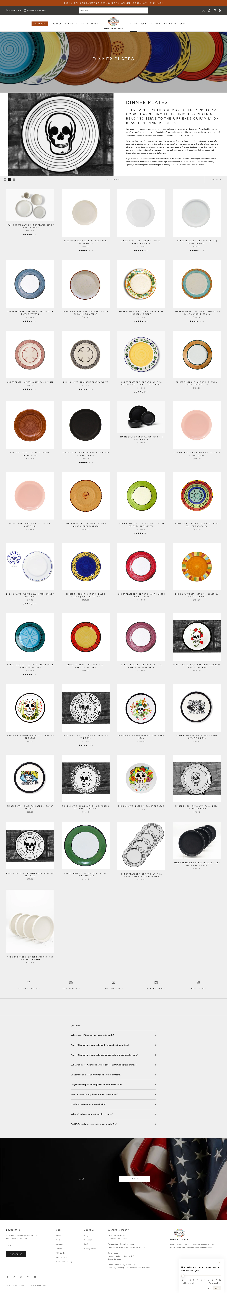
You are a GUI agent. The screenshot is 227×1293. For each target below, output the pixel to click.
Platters (156, 24)
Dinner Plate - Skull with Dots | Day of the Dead (85, 736)
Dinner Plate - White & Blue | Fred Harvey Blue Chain (30, 595)
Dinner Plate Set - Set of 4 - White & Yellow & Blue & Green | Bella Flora (141, 383)
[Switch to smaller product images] (9, 179)
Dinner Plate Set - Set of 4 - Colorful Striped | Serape (196, 595)
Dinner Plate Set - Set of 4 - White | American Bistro (197, 242)
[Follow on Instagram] (21, 1276)
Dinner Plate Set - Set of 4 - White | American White (141, 242)
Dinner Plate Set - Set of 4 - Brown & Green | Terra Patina (197, 383)
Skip (209, 1288)
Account (59, 1244)
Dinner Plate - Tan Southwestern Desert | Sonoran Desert (141, 312)
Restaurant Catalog (64, 1261)
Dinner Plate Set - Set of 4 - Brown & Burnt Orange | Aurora (86, 524)
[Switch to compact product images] (14, 179)
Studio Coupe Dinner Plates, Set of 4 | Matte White (85, 242)
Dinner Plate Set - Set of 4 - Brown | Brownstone (30, 454)
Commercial (40, 24)
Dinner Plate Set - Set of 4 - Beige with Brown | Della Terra (85, 312)
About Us (56, 24)
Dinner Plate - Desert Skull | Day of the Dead (141, 736)
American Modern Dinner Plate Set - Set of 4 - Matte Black (197, 864)
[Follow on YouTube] (35, 1276)
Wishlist (59, 1248)
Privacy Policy (90, 1248)
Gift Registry (61, 1257)
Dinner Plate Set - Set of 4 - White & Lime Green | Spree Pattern (141, 524)
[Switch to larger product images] (5, 179)
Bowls (144, 24)
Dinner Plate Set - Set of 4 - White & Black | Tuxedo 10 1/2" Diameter (141, 875)
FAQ (86, 1244)
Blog (86, 1235)
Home (58, 1235)
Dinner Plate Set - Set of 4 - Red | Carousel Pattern (86, 666)
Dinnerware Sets (74, 24)
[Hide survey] (219, 1262)
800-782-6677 (123, 1238)
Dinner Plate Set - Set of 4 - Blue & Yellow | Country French (86, 595)
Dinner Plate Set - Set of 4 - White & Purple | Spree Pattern (141, 666)
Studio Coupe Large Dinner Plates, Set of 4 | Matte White (30, 226)
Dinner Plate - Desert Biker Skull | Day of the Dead (30, 736)
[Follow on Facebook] (7, 1276)
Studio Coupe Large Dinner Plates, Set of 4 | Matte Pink (196, 454)
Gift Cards (60, 1253)
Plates (133, 24)
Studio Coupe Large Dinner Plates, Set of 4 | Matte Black (85, 454)
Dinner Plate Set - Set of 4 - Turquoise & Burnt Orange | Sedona (197, 312)
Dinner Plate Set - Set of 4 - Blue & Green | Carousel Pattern (30, 666)
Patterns (92, 24)
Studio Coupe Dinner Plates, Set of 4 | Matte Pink (30, 524)
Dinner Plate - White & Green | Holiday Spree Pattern (86, 874)
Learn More (155, 3)
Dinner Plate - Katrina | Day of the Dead (141, 806)
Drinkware (170, 24)
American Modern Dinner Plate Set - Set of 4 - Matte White (30, 958)
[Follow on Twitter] (14, 1276)
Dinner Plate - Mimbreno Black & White (85, 382)
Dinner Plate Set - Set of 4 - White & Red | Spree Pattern (141, 595)
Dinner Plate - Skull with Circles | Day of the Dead (30, 874)
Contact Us (88, 1240)
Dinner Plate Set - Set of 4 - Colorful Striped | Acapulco (196, 524)
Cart (58, 1240)
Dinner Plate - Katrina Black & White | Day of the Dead (197, 736)
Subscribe (135, 1179)
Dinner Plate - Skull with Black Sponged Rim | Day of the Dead (85, 807)
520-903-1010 (15, 10)
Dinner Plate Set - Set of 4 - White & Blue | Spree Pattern (30, 312)
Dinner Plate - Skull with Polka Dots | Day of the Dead (197, 807)
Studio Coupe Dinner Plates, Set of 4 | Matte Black (141, 438)
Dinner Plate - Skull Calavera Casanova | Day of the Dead (196, 666)
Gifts (183, 24)
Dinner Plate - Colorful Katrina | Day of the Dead (30, 807)
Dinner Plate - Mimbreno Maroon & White (30, 382)
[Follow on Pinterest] (28, 1276)
